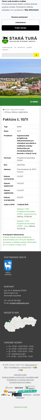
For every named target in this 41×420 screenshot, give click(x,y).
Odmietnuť (20, 22)
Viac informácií (31, 10)
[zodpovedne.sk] (30, 388)
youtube (36, 395)
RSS (15, 47)
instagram (20, 398)
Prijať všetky (20, 28)
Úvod (7, 110)
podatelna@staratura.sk (19, 303)
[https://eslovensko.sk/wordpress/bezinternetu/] (27, 391)
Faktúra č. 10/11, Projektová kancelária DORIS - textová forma (26, 211)
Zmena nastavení (19, 17)
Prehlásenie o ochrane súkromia (20, 380)
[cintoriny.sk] (17, 395)
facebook (21, 47)
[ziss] (18, 388)
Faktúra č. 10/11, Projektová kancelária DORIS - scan (26, 223)
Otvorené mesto (18, 110)
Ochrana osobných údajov (20, 382)
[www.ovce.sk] (5, 395)
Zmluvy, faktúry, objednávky (16, 112)
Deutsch (5, 50)
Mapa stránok (7, 47)
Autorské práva (20, 375)
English (29, 47)
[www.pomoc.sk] (10, 391)
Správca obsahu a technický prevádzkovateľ (20, 377)
